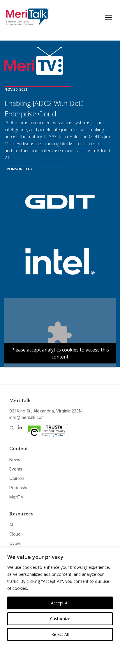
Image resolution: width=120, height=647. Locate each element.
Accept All (60, 603)
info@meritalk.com (27, 417)
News (14, 459)
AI (11, 524)
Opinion (16, 478)
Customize (60, 618)
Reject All (60, 634)
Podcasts (18, 487)
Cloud (15, 533)
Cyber (15, 543)
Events (15, 468)
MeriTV (16, 496)
